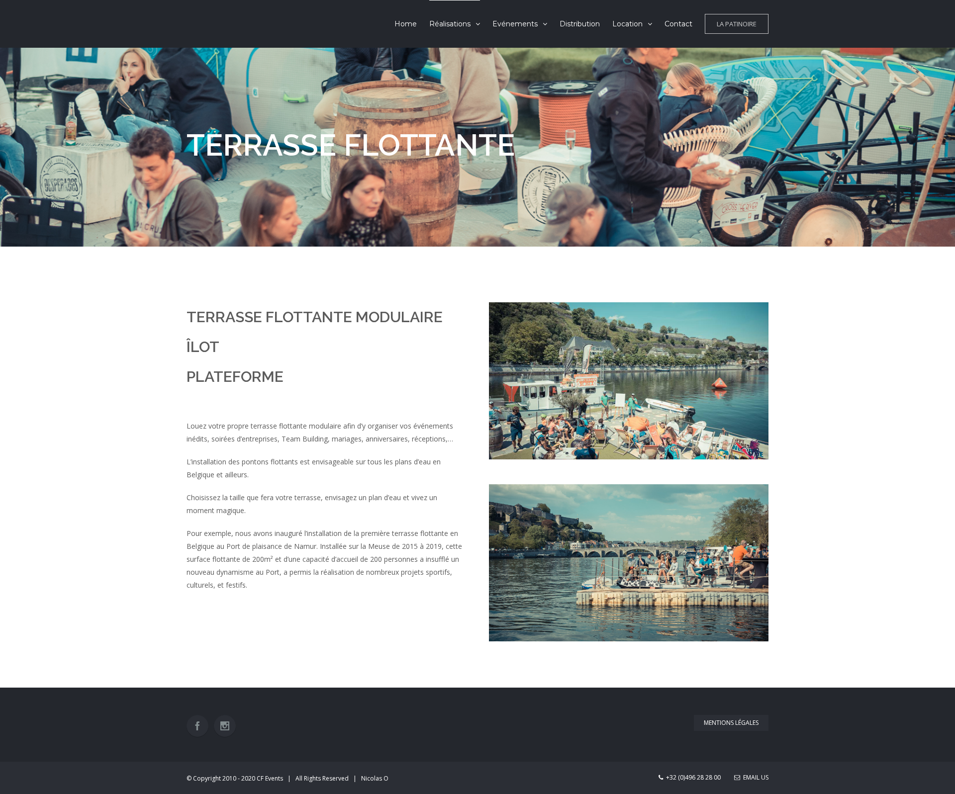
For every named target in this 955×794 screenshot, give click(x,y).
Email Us (754, 777)
